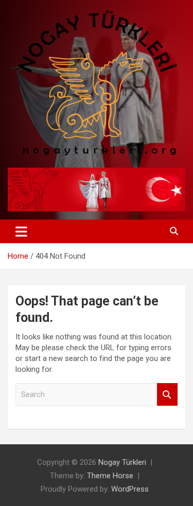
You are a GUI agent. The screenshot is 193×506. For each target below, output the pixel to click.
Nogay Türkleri (122, 462)
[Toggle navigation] (21, 231)
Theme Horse (110, 475)
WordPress (130, 489)
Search (167, 394)
